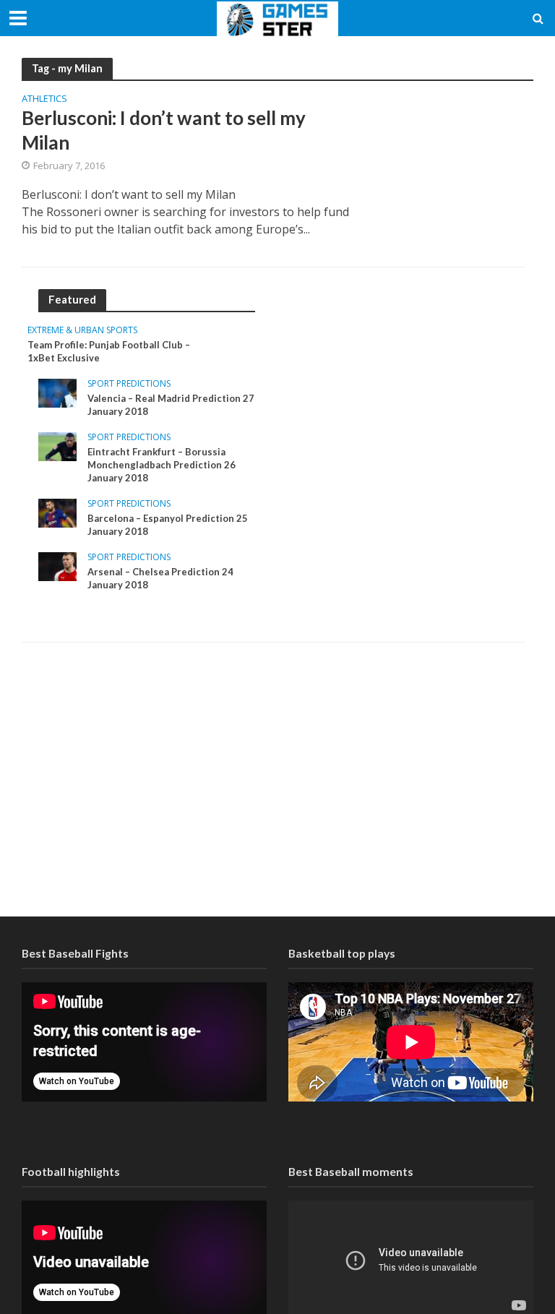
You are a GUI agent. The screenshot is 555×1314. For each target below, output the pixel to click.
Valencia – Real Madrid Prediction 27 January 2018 (170, 404)
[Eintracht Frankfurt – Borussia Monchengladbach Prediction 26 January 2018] (57, 445)
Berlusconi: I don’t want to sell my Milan (164, 129)
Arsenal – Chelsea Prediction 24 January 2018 (160, 578)
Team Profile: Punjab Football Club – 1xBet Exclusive (108, 351)
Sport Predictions (129, 384)
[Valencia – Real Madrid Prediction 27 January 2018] (57, 392)
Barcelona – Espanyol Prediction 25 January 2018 (167, 524)
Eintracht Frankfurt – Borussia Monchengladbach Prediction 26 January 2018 (161, 464)
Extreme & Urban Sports (82, 330)
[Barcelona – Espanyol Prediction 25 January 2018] (57, 512)
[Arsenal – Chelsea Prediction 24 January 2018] (57, 565)
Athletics (44, 99)
